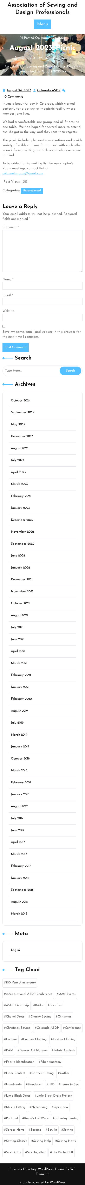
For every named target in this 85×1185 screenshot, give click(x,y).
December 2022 (22, 520)
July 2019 (17, 722)
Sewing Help (42, 1141)
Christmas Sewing (18, 1028)
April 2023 (18, 472)
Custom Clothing (64, 1039)
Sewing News (66, 1141)
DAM (9, 1050)
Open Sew (61, 1107)
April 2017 (18, 842)
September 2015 (22, 890)
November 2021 (22, 591)
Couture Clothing (35, 1039)
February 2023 (21, 496)
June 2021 (17, 639)
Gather (65, 1073)
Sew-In (52, 1129)
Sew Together (36, 1152)
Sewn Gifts (13, 1152)
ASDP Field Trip (17, 1005)
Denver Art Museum (33, 1050)
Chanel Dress (15, 1016)
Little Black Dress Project (54, 1095)
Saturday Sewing (66, 1118)
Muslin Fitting (15, 1107)
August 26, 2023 (19, 91)
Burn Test (56, 1005)
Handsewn (35, 1084)
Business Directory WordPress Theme (37, 1169)
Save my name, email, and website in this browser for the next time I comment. (41, 334)
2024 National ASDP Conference (29, 994)
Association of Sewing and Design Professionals (40, 66)
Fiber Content (15, 1073)
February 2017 (21, 866)
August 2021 (19, 615)
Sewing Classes (16, 1141)
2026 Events (67, 994)
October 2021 (20, 603)
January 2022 (20, 567)
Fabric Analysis (64, 1050)
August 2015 (19, 902)
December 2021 (22, 579)
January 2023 (20, 508)
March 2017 (19, 854)
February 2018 (21, 782)
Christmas (64, 1016)
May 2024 (18, 424)
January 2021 (20, 687)
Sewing (68, 1129)
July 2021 (17, 627)
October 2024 (20, 400)
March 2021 (19, 663)
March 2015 (19, 913)
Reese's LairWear (36, 1118)
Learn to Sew (70, 1084)
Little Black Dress (18, 1095)
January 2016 (20, 878)
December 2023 (22, 436)
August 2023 (19, 448)
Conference (73, 1028)
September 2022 (22, 543)
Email (7, 295)
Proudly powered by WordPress (42, 1182)
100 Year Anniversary (21, 982)
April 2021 (18, 651)
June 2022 (18, 555)
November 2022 (22, 531)
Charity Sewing (41, 1016)
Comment (10, 227)
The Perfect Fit (62, 1152)
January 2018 (20, 794)
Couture (11, 1039)
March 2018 (19, 770)
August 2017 (19, 806)
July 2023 (17, 460)
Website (8, 311)
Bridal (39, 1005)
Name (7, 279)
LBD (51, 1084)
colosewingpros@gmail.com (22, 173)
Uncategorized (25, 71)
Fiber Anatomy (50, 1062)
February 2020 (21, 699)
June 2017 (17, 830)
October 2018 (20, 758)
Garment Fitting (42, 1073)
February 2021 (21, 675)
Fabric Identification (20, 1062)
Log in (15, 950)
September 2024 (22, 412)
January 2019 (20, 746)
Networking (39, 1107)
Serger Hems (15, 1129)
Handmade (14, 1084)
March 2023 (19, 484)
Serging (36, 1129)
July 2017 (17, 818)
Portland (12, 1118)
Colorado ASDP (49, 91)
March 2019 (19, 734)
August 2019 (19, 711)
